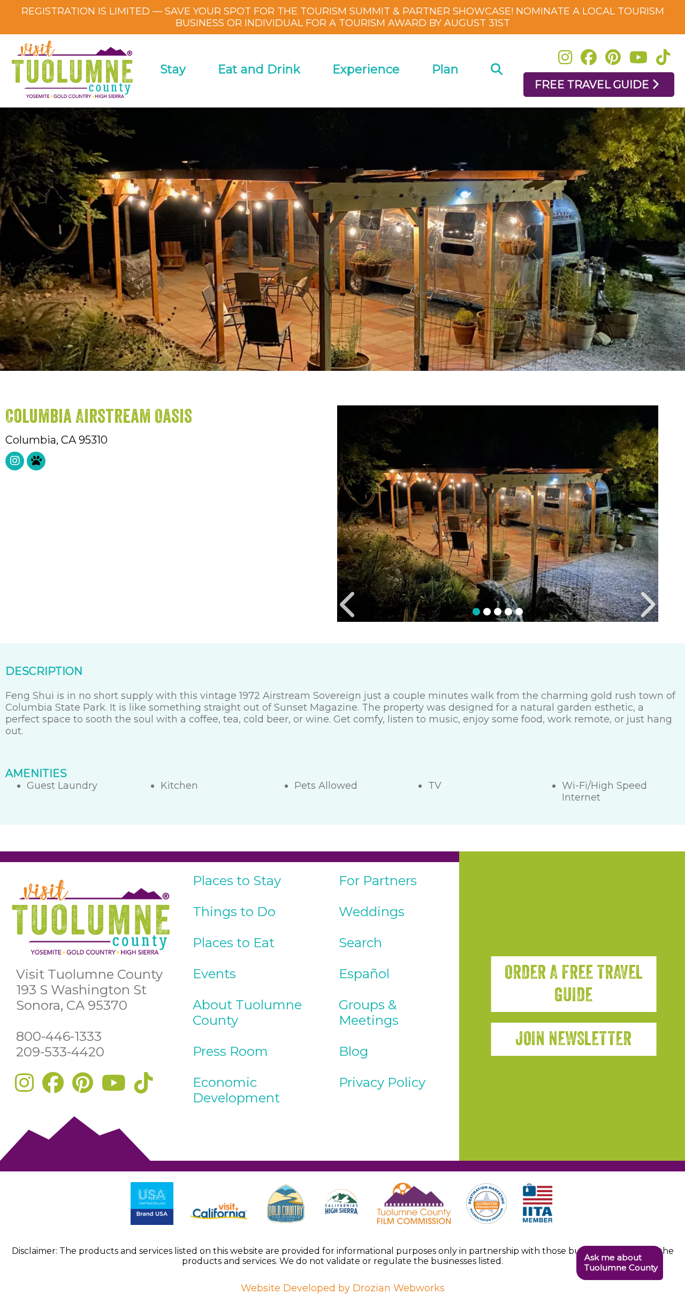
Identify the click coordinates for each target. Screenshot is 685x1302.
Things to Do (234, 911)
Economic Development (236, 1090)
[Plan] (445, 100)
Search (360, 942)
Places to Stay (237, 880)
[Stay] (173, 100)
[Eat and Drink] (259, 100)
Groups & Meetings (369, 1012)
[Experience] (366, 100)
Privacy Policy (382, 1082)
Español (364, 973)
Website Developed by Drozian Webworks (343, 1288)
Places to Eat (234, 942)
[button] (619, 1263)
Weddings (372, 911)
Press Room (230, 1051)
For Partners (378, 880)
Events (214, 973)
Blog (353, 1051)
